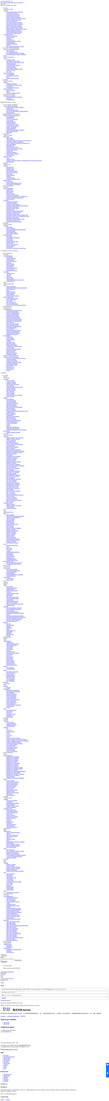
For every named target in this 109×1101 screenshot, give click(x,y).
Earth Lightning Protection (13, 78)
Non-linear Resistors (11, 401)
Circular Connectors (11, 460)
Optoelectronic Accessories (13, 653)
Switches (6, 10)
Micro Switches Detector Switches (15, 28)
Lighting (6, 82)
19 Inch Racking (10, 99)
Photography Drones (11, 350)
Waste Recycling (10, 367)
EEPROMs (9, 627)
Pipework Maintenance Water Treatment (16, 229)
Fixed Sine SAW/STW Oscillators (15, 743)
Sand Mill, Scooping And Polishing (15, 142)
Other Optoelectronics (12, 645)
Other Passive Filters (11, 877)
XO (7, 728)
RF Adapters (9, 455)
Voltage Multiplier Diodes (13, 601)
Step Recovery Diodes (12, 602)
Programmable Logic (8, 561)
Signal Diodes (10, 600)
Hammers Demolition (12, 152)
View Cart (11, 978)
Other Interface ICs (11, 673)
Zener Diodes (10, 586)
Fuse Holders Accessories (13, 75)
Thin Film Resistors (11, 400)
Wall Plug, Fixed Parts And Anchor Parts (16, 248)
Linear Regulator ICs (11, 572)
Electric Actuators (11, 193)
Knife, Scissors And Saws (13, 153)
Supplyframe (7, 1075)
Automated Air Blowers (12, 201)
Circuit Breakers (10, 74)
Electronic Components (9, 1056)
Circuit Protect (7, 577)
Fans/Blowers (10, 946)
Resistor (5, 397)
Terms (5, 1067)
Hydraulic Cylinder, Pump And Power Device (17, 205)
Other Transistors (11, 610)
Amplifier (6, 799)
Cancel (2, 1099)
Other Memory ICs (11, 630)
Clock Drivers (10, 553)
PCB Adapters (10, 489)
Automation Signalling (12, 43)
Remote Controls (10, 339)
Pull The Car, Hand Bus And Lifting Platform (17, 111)
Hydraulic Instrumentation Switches (15, 211)
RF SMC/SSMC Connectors (13, 484)
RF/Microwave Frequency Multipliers (15, 778)
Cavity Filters (10, 884)
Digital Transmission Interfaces (14, 908)
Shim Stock (9, 132)
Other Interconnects (11, 441)
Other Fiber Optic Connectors (13, 449)
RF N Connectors (11, 477)
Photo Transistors (11, 661)
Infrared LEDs (10, 657)
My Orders (3, 2)
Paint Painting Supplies (12, 365)
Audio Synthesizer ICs (12, 812)
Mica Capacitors (10, 391)
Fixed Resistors (10, 399)
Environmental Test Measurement (14, 319)
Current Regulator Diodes (13, 598)
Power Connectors (11, 448)
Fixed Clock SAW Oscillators (13, 738)
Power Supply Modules (12, 569)
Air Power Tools (10, 177)
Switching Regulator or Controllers (15, 574)
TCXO (8, 732)
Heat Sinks (9, 945)
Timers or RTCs (10, 525)
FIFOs (8, 629)
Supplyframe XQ (8, 1074)
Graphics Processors (11, 541)
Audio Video (10, 337)
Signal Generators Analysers (13, 333)
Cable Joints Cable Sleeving (13, 65)
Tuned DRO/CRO (11, 748)
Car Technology (10, 347)
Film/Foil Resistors (11, 417)
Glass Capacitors (10, 393)
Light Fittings (10, 86)
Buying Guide (9, 2)
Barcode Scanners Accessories (14, 349)
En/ (21, 2)
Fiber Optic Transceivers (12, 928)
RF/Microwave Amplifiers (13, 758)
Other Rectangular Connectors (14, 461)
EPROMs (9, 633)
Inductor (5, 666)
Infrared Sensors (10, 791)
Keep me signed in (7, 995)
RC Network (7, 431)
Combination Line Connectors (14, 456)
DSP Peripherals (10, 522)
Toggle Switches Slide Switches (14, 25)
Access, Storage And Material (10, 106)
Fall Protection (10, 266)
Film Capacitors (10, 386)
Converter (6, 863)
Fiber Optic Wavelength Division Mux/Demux (17, 925)
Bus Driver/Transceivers (12, 545)
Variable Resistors (11, 408)
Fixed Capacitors (10, 380)
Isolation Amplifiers (11, 807)
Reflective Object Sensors (13, 792)
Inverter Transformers (12, 702)
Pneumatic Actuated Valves (13, 213)
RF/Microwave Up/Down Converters (15, 774)
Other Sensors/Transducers (13, 782)
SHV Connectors (11, 496)
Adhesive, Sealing (8, 156)
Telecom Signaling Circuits (13, 911)
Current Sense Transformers (13, 699)
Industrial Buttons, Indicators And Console (16, 29)
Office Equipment (11, 293)
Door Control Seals (11, 299)
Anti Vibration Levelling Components (15, 130)
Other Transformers (11, 701)
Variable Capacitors (11, 390)
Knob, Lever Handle (11, 127)
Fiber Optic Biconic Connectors (14, 500)
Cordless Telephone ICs (12, 913)
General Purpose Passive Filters (14, 881)
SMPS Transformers (11, 695)
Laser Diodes (10, 654)
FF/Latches (9, 548)
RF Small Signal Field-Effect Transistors (16, 617)
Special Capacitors (11, 388)
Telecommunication (8, 896)
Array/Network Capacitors (13, 384)
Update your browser (6, 1000)
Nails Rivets (9, 236)
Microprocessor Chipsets (12, 542)
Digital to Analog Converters (13, 868)
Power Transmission (8, 188)
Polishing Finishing (11, 128)
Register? (50, 989)
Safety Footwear (10, 264)
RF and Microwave (8, 755)
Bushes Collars (10, 191)
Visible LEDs (10, 642)
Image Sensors (10, 788)
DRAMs (9, 626)
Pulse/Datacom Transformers (13, 691)
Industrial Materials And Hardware (12, 115)
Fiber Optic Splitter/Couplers (13, 921)
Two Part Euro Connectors (13, 476)
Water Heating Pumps (12, 232)
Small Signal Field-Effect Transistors (15, 613)
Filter (5, 872)
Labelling (9, 341)
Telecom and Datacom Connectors (15, 444)
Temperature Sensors (11, 786)
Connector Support (8, 502)
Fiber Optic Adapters (11, 473)
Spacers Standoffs (11, 245)
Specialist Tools (10, 155)
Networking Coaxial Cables (13, 61)
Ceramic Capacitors (11, 382)
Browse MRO (7, 1058)
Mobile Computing (11, 343)
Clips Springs (10, 247)
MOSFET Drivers (11, 677)
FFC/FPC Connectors (12, 480)
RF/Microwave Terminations (13, 763)
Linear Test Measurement (12, 314)
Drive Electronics (11, 678)
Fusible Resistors (10, 412)
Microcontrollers (10, 514)
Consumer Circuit (8, 808)
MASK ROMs (10, 634)
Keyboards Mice (10, 338)
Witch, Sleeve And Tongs (12, 147)
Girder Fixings (10, 243)
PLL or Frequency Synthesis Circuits (15, 851)
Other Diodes (10, 594)
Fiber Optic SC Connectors (13, 468)
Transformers (7, 689)
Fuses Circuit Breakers (9, 73)
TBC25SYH (7, 1022)
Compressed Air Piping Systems (14, 221)
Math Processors (10, 536)
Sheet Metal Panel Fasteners (13, 237)
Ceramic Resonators (11, 723)
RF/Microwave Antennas (12, 760)
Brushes (8, 370)
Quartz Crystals (10, 722)
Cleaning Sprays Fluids (12, 361)
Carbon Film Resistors (12, 423)
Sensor (5, 779)
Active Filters (10, 883)
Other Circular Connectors (13, 443)
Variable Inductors (11, 669)
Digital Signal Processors (12, 524)
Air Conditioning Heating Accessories (15, 53)
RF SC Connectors (11, 493)
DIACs (8, 840)
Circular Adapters (11, 445)
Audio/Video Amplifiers (12, 811)
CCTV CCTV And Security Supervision (16, 305)
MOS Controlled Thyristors (13, 844)
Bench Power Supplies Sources (14, 330)
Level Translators (11, 679)
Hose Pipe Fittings (11, 228)
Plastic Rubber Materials (12, 131)
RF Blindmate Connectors (13, 485)
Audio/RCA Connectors (12, 457)
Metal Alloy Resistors (12, 419)
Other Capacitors (10, 392)
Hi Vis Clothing (10, 269)
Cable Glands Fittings (12, 67)
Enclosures (9, 98)
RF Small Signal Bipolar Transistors (15, 615)
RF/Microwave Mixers (12, 762)
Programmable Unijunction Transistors (16, 841)
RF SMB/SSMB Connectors (13, 475)
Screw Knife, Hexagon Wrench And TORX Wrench (19, 140)
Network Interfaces (11, 900)
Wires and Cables (11, 504)
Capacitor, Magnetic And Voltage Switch (16, 18)
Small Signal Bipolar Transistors (14, 608)
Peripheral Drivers (11, 675)
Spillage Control (10, 273)
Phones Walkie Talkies (12, 345)
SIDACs (9, 837)
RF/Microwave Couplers (12, 764)
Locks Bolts (9, 301)
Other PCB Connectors (12, 499)
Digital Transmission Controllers (14, 912)
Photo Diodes (10, 658)
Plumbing (6, 225)
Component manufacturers (13, 1016)
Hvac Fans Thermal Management (11, 49)
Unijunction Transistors (12, 621)
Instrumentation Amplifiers (13, 803)
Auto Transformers (11, 703)
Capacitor (6, 379)
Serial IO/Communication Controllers (15, 516)
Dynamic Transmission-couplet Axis (15, 197)
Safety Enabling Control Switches (14, 31)
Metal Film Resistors (11, 404)
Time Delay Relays (11, 714)
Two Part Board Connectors (13, 471)
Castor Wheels (10, 120)
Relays (8, 91)
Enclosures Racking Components (14, 97)
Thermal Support (7, 944)
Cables (5, 58)
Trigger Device (7, 831)
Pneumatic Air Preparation (13, 217)
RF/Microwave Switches (12, 759)
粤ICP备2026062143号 (24, 1045)
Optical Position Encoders (13, 643)
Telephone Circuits (11, 904)
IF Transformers (10, 706)
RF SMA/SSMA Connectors (13, 464)
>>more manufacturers (6, 1031)
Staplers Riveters (10, 139)
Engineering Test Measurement (14, 326)
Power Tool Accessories (12, 172)
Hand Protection (10, 260)
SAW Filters (9, 876)
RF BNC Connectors (11, 463)
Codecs (8, 903)
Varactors (9, 592)
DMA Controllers (11, 534)
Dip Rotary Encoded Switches (14, 33)
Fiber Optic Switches (11, 927)
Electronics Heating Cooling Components (16, 54)
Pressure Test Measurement (13, 331)
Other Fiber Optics (11, 923)
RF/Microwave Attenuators (13, 756)
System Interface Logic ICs (13, 538)
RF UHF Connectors (11, 481)
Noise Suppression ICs (12, 827)
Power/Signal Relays (11, 710)
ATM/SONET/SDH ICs (12, 897)
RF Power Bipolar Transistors (13, 619)
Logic (5, 544)
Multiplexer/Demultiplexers (13, 552)
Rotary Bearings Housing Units (14, 183)
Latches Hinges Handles (12, 298)
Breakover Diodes (11, 839)
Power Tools (9, 173)
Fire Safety (9, 274)
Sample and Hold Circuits (13, 806)
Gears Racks (9, 189)
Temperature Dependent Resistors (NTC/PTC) (17, 411)
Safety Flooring (10, 278)
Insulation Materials (11, 122)
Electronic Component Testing (14, 318)
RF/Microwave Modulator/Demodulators (16, 771)
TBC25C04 (6, 1024)
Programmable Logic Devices (13, 564)
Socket (5, 891)
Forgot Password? (17, 995)
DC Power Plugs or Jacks (13, 487)
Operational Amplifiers (12, 800)
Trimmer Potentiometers (12, 421)
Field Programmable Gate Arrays (14, 562)
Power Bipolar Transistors (13, 611)
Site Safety (6, 271)
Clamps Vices (10, 151)
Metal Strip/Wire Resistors (13, 427)
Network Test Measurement (13, 313)
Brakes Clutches (10, 199)
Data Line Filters (10, 873)
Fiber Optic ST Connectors (13, 483)
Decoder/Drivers (10, 556)
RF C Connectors (11, 492)
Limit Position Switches (12, 13)
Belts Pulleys (10, 192)
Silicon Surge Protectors (12, 835)
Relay (5, 709)
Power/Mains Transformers (13, 690)
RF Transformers (10, 693)
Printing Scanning (11, 351)
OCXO (8, 736)
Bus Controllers (10, 526)
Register (3, 979)
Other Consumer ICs (11, 810)
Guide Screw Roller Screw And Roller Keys (17, 196)
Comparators (10, 802)
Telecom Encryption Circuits (13, 916)
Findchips (6, 1077)
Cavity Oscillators (11, 750)
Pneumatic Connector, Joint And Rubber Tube (17, 215)
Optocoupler (9, 647)
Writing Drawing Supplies (13, 295)
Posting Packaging (11, 291)
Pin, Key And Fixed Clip (12, 244)
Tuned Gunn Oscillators (12, 747)
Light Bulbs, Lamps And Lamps (14, 85)
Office (5, 285)
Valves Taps (9, 227)
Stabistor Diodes (10, 605)
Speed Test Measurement (12, 311)
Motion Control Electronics (13, 853)
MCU (5, 513)
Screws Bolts (10, 239)
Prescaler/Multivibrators (12, 560)
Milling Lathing (10, 169)
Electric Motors (10, 39)
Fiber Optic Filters (11, 938)
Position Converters (11, 864)
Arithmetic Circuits (11, 558)
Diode (5, 585)
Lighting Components (12, 83)
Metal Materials (10, 118)
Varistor (8, 424)
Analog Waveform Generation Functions (16, 855)
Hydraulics (6, 200)
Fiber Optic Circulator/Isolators (14, 933)
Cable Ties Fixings (11, 66)
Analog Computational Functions (14, 856)
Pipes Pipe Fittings (11, 231)
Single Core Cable (11, 70)
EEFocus (6, 1078)
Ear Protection (10, 257)
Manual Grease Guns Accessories (14, 148)
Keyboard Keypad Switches (13, 14)
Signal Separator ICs (11, 824)
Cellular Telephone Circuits (13, 905)
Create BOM (4, 972)
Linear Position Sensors (12, 783)
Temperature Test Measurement (14, 321)
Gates (8, 546)
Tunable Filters (10, 888)
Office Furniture (10, 294)
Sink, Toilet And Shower (12, 233)
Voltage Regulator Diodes (13, 593)
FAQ (19, 2)
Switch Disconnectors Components (15, 12)
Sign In (6, 979)
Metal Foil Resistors (11, 409)
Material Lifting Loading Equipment (15, 107)
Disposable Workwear (12, 270)
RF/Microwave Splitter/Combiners (15, 768)
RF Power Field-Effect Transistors (15, 618)
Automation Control (8, 34)
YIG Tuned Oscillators (12, 744)
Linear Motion (10, 181)
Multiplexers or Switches (12, 852)
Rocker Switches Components (14, 17)
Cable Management (11, 63)
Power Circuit (7, 568)
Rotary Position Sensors (12, 784)
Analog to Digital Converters (13, 867)
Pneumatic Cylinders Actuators (14, 212)
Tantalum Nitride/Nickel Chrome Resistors (16, 429)
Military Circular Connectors (13, 439)
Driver (5, 670)
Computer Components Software (14, 346)
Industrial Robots (11, 42)
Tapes (8, 157)
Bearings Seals (7, 180)
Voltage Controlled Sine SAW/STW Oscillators (18, 740)
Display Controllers (11, 529)
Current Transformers (12, 697)
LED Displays (10, 646)
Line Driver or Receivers (12, 671)
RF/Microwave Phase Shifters (14, 772)
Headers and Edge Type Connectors (15, 437)
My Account (6, 1060)
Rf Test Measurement (12, 327)
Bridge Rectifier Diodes (12, 590)
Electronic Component (12, 35)
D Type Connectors (11, 440)
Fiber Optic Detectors (12, 931)
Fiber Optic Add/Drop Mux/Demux (15, 937)
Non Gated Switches (11, 847)
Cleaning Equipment (11, 359)
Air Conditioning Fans (12, 51)
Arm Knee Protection (12, 261)
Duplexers (9, 885)
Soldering (9, 176)
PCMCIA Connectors (12, 497)
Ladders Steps (10, 108)
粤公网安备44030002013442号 (10, 1049)
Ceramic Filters (10, 880)
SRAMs (8, 623)
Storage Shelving (11, 112)
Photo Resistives (10, 662)
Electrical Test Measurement (13, 317)
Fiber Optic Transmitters (12, 932)
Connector (6, 436)
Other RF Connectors (12, 453)
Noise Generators (11, 776)
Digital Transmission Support (13, 919)
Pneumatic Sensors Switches (13, 220)
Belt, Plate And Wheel (12, 171)
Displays (9, 650)
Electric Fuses (10, 580)
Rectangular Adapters (12, 459)
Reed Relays (9, 715)
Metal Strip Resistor (11, 413)
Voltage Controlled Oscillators (14, 742)
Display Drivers (10, 674)
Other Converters (11, 865)
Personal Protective (8, 256)
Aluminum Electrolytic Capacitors (14, 387)
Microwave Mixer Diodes (13, 597)
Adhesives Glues (10, 159)
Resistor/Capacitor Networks (13, 432)
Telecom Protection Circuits (13, 901)
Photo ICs (9, 655)
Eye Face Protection (11, 258)
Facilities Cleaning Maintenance (11, 357)
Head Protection (10, 265)
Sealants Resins (10, 161)
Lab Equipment (10, 329)
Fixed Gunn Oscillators (12, 751)
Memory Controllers (11, 533)
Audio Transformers (11, 698)
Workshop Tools (10, 168)
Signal (5, 848)
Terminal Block (7, 948)
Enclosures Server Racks (9, 95)
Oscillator (6, 727)
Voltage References (11, 576)
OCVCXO (9, 735)
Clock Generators (11, 518)
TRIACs (9, 833)
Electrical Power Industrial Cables (14, 69)
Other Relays (10, 711)
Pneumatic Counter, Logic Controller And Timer (18, 216)
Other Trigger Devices (12, 836)
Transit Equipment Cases (12, 110)
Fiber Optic (6, 920)
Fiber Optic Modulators (12, 940)
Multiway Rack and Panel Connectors (15, 451)
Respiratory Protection (12, 268)
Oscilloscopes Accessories (13, 315)
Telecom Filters (10, 887)
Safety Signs (9, 277)
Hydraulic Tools (10, 209)
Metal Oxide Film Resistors (13, 416)
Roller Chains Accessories (13, 195)
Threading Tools (10, 146)
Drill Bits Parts (10, 167)
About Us (15, 2)
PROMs (8, 635)
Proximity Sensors (11, 787)
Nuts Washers (10, 240)
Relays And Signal (8, 89)
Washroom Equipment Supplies (14, 362)
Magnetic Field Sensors (12, 790)
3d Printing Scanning (11, 354)
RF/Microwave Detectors (12, 766)
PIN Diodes (9, 596)
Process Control (10, 37)
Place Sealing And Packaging (13, 184)
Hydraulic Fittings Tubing (13, 208)
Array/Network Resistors (12, 403)
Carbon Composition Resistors (14, 420)
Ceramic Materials (11, 116)
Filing (8, 290)
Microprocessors (10, 520)
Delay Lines (9, 549)
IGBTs (8, 614)
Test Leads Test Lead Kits (13, 323)
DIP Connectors (10, 501)
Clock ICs (9, 819)
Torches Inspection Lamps (13, 87)
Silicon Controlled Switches (13, 845)
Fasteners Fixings (8, 235)
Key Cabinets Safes (11, 302)
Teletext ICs (9, 823)
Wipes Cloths (10, 366)
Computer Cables (11, 59)
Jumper (8, 425)
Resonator (6, 720)
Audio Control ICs (11, 815)
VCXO (8, 734)
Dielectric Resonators (12, 724)
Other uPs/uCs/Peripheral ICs (13, 517)
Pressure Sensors (10, 780)
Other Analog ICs (11, 795)
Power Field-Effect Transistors (14, 609)
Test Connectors (10, 322)
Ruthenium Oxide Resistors (13, 428)
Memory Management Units (13, 540)
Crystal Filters (10, 879)
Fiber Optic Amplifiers (12, 936)
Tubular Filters (10, 889)
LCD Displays (10, 649)
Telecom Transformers (12, 694)
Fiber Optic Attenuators (12, 929)
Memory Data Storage (12, 353)
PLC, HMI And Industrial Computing (15, 46)
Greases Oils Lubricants (12, 363)
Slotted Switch (10, 659)
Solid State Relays (11, 651)
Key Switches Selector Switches (14, 22)
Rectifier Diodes (10, 589)
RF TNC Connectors (11, 467)
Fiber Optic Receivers (12, 935)
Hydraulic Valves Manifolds (13, 204)
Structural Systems (11, 123)
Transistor (6, 606)
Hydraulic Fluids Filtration (13, 207)
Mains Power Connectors (12, 447)
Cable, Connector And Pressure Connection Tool (18, 143)
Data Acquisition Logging (13, 325)
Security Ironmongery (9, 297)
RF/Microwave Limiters (12, 770)
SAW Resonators (11, 726)
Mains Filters (10, 875)
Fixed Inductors (10, 667)
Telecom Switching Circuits (13, 915)
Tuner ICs (9, 820)
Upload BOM (4, 961)
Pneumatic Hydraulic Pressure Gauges (15, 219)
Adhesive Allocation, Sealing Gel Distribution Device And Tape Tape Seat (24, 160)
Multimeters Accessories (12, 334)
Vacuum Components (12, 203)
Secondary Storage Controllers (14, 528)
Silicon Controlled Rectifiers (13, 832)
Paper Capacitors (10, 396)
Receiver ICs (10, 814)
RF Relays (9, 713)
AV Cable (9, 71)
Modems (9, 907)
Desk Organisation (11, 289)
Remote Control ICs (11, 818)
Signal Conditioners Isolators (13, 93)
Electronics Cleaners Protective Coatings (16, 358)
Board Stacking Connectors (13, 488)
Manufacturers (7, 1059)
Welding (5, 165)
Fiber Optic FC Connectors (13, 472)
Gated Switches (10, 843)
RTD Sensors (10, 794)
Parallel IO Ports (10, 521)
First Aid (9, 275)
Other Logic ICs (10, 557)
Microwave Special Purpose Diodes (15, 604)
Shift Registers (10, 554)
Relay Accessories (11, 90)
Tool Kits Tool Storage (12, 150)
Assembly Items (10, 506)
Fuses (8, 77)
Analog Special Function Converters (15, 871)
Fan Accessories (10, 50)
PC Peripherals (7, 335)
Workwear (9, 262)
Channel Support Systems (13, 126)
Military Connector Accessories (14, 505)
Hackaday (6, 1081)
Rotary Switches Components (13, 20)
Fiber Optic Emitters (11, 924)
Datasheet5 (6, 1079)
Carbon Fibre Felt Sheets (12, 124)
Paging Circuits (10, 917)
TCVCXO (9, 730)
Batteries (6, 686)
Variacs (8, 707)
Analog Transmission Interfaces (14, 909)
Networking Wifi (10, 342)
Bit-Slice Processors (11, 532)
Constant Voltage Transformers (14, 705)
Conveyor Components (12, 119)
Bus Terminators (10, 681)
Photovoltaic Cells (11, 663)
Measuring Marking (11, 144)
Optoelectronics (7, 641)
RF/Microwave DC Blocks (13, 775)
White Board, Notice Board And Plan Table (17, 287)
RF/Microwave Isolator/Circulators (15, 767)
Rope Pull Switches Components (14, 26)
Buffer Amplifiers (11, 804)
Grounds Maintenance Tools (13, 179)
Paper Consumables (11, 286)
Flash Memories (10, 625)
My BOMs (6, 1062)
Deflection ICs (10, 822)
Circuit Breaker (10, 578)
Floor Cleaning (10, 369)
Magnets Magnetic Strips (12, 241)
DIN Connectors (10, 469)
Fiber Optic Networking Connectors (15, 495)
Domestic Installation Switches (14, 30)
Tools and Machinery (11, 508)
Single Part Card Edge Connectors (15, 452)
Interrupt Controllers (11, 537)
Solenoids (9, 38)
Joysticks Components (12, 21)
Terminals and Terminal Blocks (14, 949)
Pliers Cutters (10, 138)
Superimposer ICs (11, 826)
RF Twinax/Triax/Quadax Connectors (15, 465)
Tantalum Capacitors (11, 383)
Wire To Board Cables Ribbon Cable (15, 62)
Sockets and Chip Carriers (13, 892)
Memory (6, 622)
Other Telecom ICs (11, 899)
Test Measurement (8, 309)
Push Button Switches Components (15, 24)
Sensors (8, 45)
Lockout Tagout (10, 281)
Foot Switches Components (13, 16)
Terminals (9, 950)
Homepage (3, 1016)
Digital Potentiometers (12, 869)
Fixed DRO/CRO (11, 746)
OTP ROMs (9, 631)
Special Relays (10, 717)
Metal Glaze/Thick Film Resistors (14, 407)
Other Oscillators (10, 731)
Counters (9, 550)
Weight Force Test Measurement (14, 310)
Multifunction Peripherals (12, 530)
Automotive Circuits (11, 857)
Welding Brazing (10, 175)
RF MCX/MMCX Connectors (14, 479)
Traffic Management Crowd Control (15, 279)
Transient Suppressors (12, 588)
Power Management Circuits (13, 570)
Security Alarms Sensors (12, 303)
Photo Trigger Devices (12, 665)
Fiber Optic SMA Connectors (13, 491)
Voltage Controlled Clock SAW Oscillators (17, 739)
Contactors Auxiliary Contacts (14, 41)
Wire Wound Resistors (12, 405)
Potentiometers (10, 415)
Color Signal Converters (12, 816)
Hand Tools (6, 136)
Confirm (8, 1099)
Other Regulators (11, 573)
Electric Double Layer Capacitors (14, 395)
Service (5, 1066)
